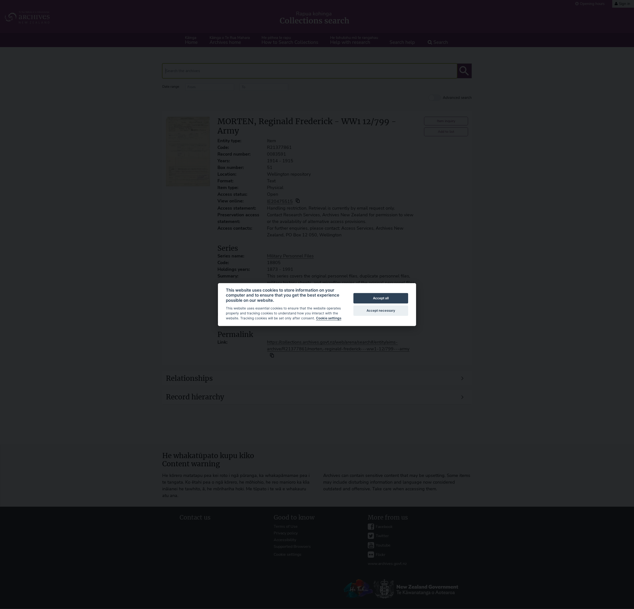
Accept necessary (381, 310)
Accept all (381, 298)
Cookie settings (328, 318)
